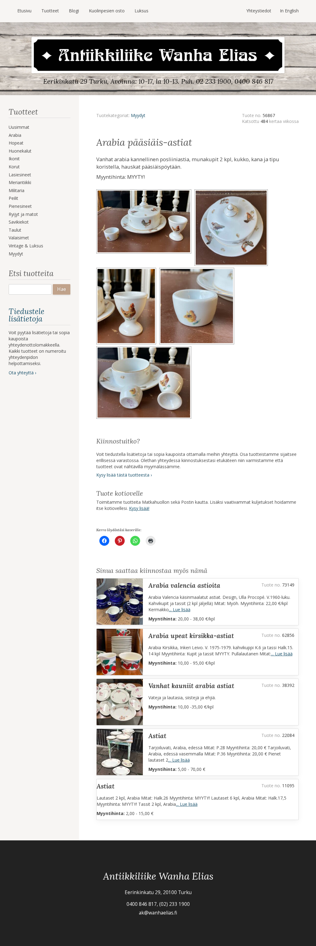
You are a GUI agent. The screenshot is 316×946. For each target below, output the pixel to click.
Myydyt (16, 254)
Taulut (15, 230)
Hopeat (16, 143)
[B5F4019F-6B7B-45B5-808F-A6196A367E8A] (144, 348)
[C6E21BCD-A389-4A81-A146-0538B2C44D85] (197, 270)
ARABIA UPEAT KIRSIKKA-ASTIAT (191, 636)
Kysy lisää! (139, 508)
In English (289, 11)
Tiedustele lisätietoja (26, 315)
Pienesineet (20, 206)
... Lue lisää (179, 609)
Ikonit (14, 159)
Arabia (15, 135)
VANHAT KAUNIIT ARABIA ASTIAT (191, 686)
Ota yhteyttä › (22, 373)
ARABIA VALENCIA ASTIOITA (184, 585)
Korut (14, 167)
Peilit (13, 198)
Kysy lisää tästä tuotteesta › (124, 475)
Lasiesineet (20, 175)
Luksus (141, 11)
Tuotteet (50, 11)
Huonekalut (20, 151)
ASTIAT (157, 736)
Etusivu (24, 11)
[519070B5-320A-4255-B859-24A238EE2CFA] (127, 270)
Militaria (16, 190)
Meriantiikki (20, 182)
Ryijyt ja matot (23, 214)
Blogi (74, 11)
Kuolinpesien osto (107, 11)
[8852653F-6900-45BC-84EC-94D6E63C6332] (145, 191)
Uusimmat (19, 127)
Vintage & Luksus (26, 246)
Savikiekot (19, 222)
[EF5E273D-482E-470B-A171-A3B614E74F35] (232, 191)
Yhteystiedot (258, 11)
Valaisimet (19, 238)
